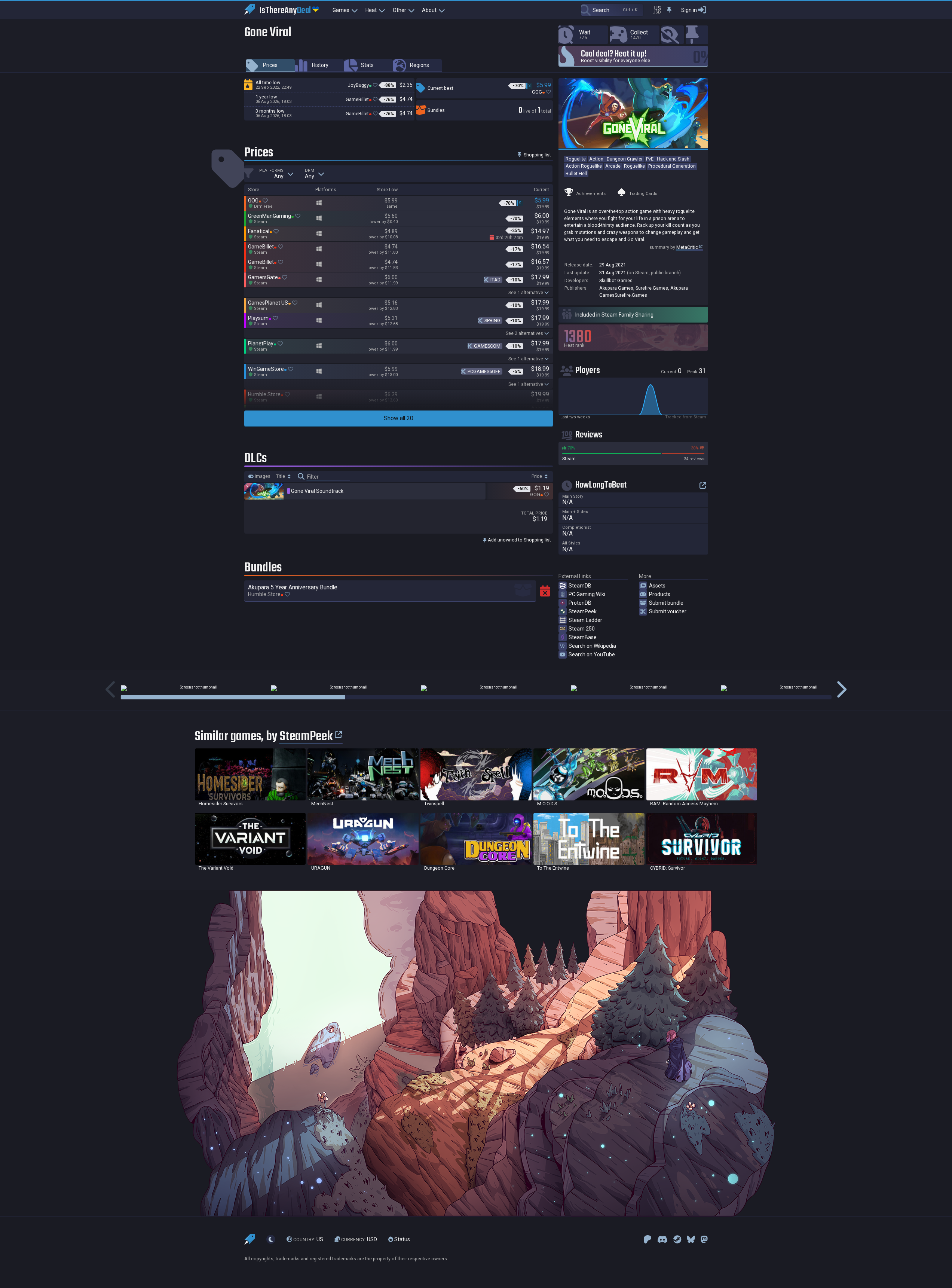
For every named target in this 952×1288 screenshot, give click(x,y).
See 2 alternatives (524, 333)
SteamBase (583, 637)
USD (359, 1239)
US (308, 1239)
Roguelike (634, 166)
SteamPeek (583, 611)
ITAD (495, 280)
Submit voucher (667, 611)
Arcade (613, 166)
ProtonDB (580, 603)
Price (537, 476)
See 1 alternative (525, 292)
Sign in (689, 10)
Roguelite (576, 159)
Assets (657, 586)
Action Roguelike (584, 166)
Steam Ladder (585, 620)
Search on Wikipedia (592, 646)
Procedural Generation (672, 166)
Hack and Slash (673, 159)
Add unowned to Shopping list (519, 540)
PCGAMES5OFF (484, 371)
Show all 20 (398, 418)
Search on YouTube (592, 654)
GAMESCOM (487, 346)
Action (596, 159)
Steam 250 (582, 629)
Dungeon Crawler (625, 159)
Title (281, 476)
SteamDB (580, 586)
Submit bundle (666, 603)
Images (262, 476)
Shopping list (537, 155)
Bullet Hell (576, 173)
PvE (649, 159)
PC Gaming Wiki (587, 594)
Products (659, 594)
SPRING (492, 320)
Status (401, 1239)
